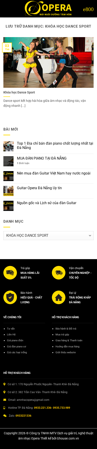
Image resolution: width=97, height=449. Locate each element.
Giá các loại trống (17, 352)
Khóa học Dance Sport (19, 92)
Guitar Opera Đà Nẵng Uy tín (39, 188)
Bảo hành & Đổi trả (65, 328)
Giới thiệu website (65, 352)
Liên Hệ (11, 334)
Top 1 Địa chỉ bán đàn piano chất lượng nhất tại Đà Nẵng (55, 145)
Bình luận (23, 163)
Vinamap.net (13, 361)
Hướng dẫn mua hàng (67, 346)
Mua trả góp (62, 334)
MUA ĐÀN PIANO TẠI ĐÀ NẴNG (42, 158)
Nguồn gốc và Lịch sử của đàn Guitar (46, 203)
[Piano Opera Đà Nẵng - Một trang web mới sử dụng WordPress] (48, 8)
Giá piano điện (15, 340)
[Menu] (88, 8)
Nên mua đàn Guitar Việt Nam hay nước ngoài (53, 173)
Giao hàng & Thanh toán (68, 340)
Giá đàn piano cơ (16, 346)
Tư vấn (11, 328)
